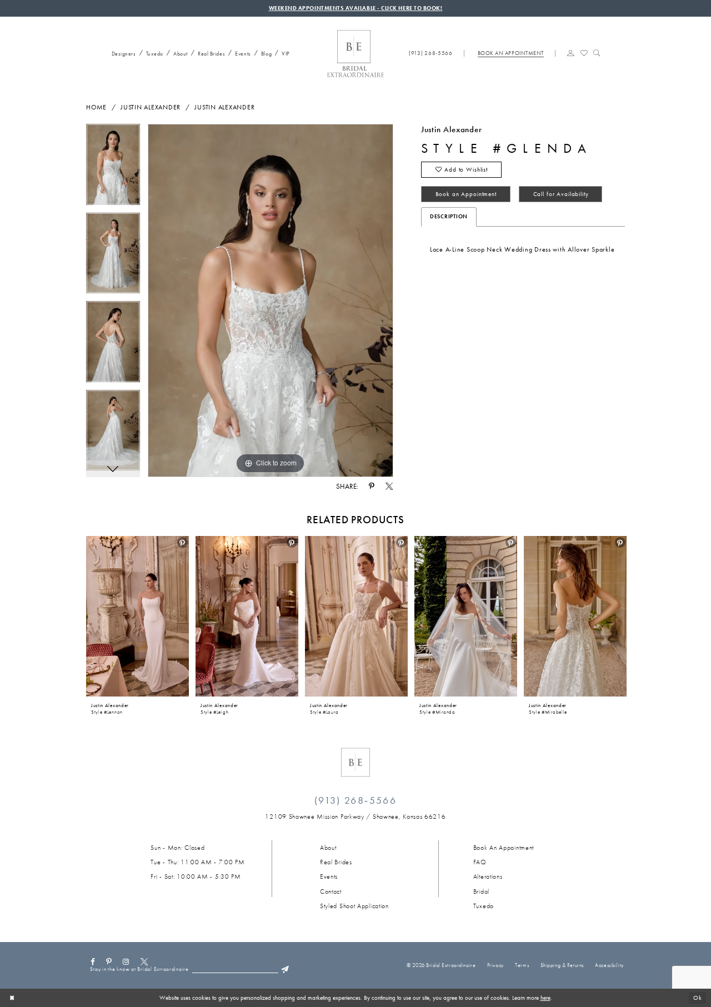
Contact (331, 891)
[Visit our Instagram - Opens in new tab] (126, 962)
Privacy (495, 965)
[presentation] (137, 616)
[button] (570, 52)
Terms (522, 965)
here (545, 997)
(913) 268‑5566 (355, 800)
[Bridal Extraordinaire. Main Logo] (355, 53)
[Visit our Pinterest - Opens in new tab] (109, 962)
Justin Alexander (151, 107)
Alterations (488, 876)
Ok (697, 997)
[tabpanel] (113, 168)
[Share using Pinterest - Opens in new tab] (371, 486)
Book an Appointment (466, 194)
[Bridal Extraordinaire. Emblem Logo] (355, 762)
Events (329, 876)
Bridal (481, 891)
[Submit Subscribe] (285, 969)
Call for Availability (561, 194)
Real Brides (336, 862)
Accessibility (609, 965)
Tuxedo (483, 905)
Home (96, 107)
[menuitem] (121, 52)
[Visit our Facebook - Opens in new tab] (92, 962)
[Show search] (596, 52)
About (328, 847)
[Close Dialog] (12, 997)
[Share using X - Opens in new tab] (389, 486)
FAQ (480, 862)
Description (449, 216)
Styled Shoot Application (354, 905)
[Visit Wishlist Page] (584, 52)
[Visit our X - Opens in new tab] (144, 962)
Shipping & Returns (562, 965)
